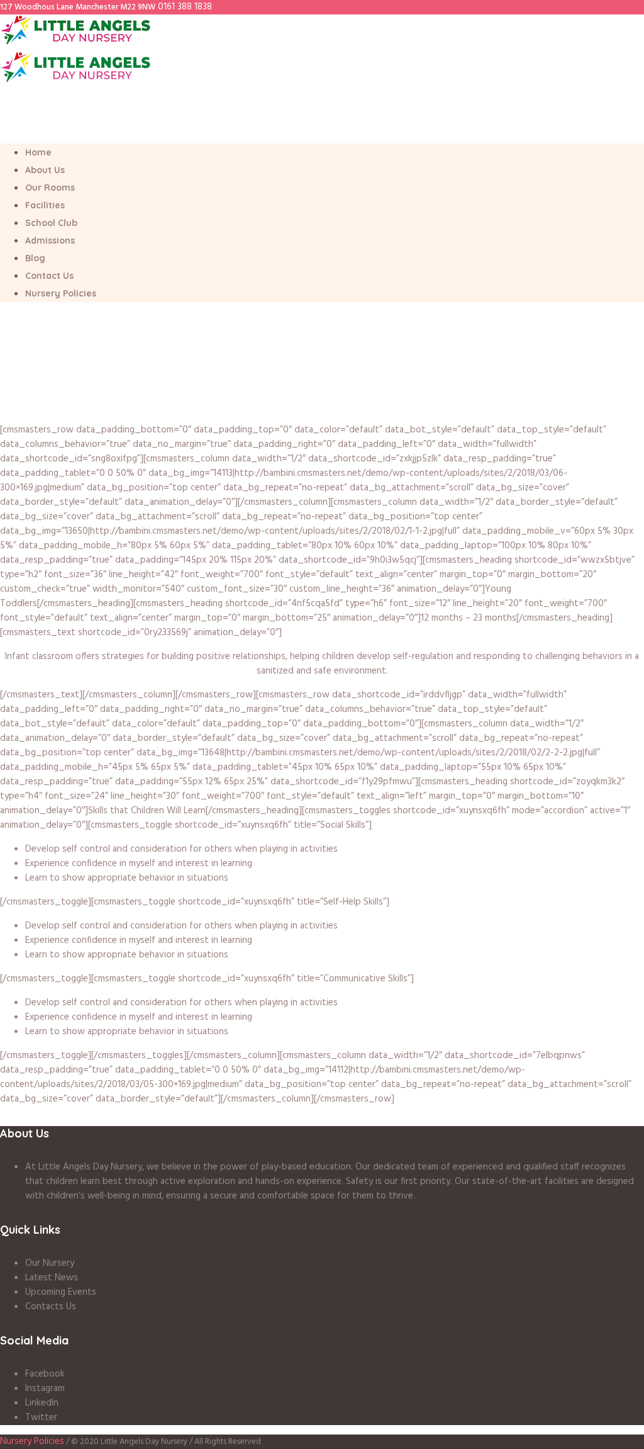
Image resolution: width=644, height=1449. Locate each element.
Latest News (51, 1277)
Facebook (45, 1374)
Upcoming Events (60, 1292)
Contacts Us (50, 1306)
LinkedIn (41, 1403)
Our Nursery (49, 1263)
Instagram (45, 1388)
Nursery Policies (32, 1441)
